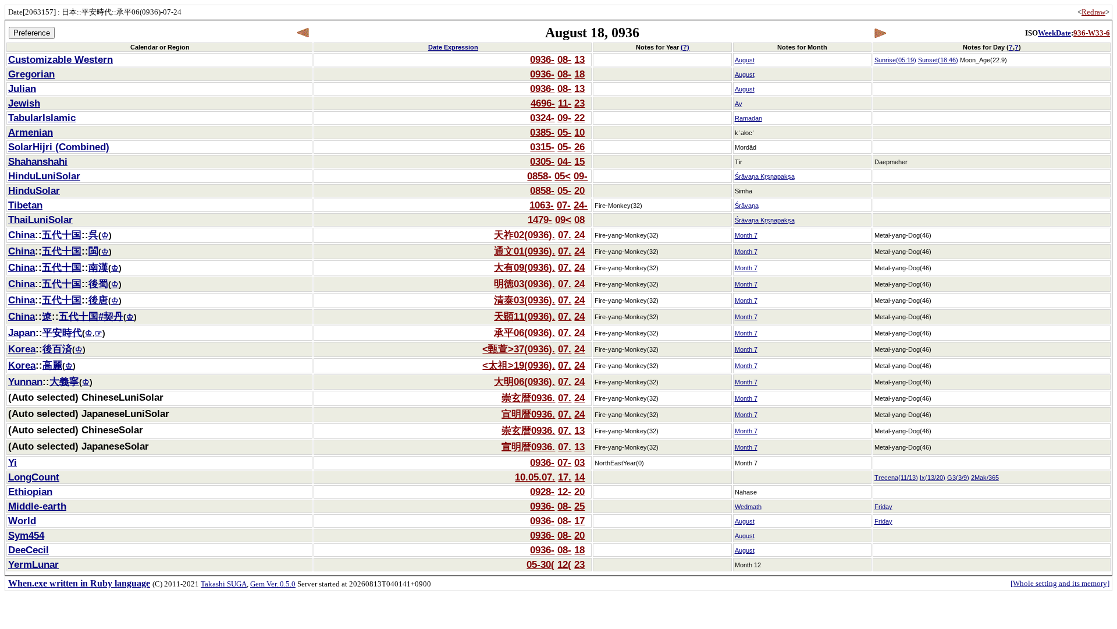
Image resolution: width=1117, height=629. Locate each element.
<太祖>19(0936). (518, 365)
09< (563, 219)
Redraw (1093, 12)
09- (564, 117)
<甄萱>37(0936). (518, 349)
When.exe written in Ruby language (79, 583)
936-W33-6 (1091, 33)
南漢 (98, 267)
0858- (539, 176)
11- (564, 103)
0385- (542, 132)
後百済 (57, 349)
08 (579, 219)
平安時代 (62, 332)
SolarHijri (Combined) (58, 147)
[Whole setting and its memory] (1060, 583)
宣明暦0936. (528, 414)
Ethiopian (30, 491)
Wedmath (748, 506)
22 (579, 117)
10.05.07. (535, 477)
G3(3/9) (958, 477)
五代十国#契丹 (91, 316)
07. (564, 234)
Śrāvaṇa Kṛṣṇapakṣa (765, 176)
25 (579, 506)
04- (564, 161)
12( (564, 564)
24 (579, 234)
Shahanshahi (37, 161)
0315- (542, 147)
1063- (541, 205)
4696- (543, 103)
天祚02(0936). (524, 234)
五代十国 (61, 234)
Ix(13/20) (932, 477)
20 (579, 190)
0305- (542, 161)
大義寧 (64, 381)
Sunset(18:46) (938, 59)
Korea (21, 349)
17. (564, 477)
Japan (21, 332)
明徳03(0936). (524, 283)
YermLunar (33, 564)
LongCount (33, 477)
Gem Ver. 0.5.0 (273, 583)
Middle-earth (37, 506)
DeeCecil (28, 550)
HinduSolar (34, 190)
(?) (685, 47)
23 (579, 103)
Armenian (30, 132)
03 (579, 462)
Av (738, 103)
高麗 (52, 365)
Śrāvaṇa (747, 205)
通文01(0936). (524, 251)
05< (562, 176)
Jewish (24, 103)
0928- (542, 491)
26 (579, 147)
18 (579, 74)
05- (564, 132)
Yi (12, 462)
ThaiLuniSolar (40, 219)
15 (579, 161)
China (21, 234)
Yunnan (25, 381)
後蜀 (98, 283)
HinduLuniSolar (44, 176)
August (745, 59)
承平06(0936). (524, 332)
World (22, 520)
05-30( (540, 564)
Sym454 (26, 535)
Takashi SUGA (224, 583)
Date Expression (453, 47)
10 (579, 132)
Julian (22, 88)
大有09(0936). (524, 267)
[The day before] (303, 33)
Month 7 (746, 235)
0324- (542, 117)
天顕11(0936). (524, 316)
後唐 (98, 300)
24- (581, 205)
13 (579, 59)
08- (564, 59)
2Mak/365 (985, 477)
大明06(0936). (524, 381)
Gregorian (31, 74)
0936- (542, 59)
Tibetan (25, 205)
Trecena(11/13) (896, 477)
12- (564, 491)
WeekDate (1054, 33)
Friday (883, 506)
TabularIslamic (42, 117)
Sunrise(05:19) (895, 59)
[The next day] (880, 33)
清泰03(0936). (524, 300)
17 (579, 520)
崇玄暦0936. (528, 398)
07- (564, 205)
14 (579, 477)
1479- (540, 219)
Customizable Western (60, 59)
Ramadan (748, 118)
